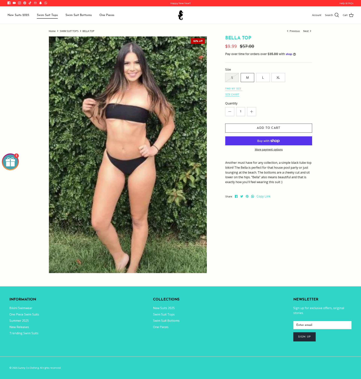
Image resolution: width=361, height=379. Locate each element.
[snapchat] (40, 3)
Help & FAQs (346, 3)
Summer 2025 (19, 321)
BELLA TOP (88, 31)
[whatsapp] (252, 196)
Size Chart (232, 94)
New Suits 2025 (18, 15)
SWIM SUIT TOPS (69, 31)
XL (278, 77)
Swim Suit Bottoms (78, 15)
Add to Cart (268, 128)
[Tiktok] (30, 3)
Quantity (231, 103)
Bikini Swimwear (20, 308)
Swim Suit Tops (47, 15)
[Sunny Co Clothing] (180, 15)
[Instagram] (19, 3)
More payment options (269, 149)
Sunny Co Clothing (28, 367)
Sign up (304, 336)
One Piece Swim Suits (24, 314)
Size (228, 69)
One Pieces (106, 15)
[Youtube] (14, 3)
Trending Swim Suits (23, 333)
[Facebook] (9, 3)
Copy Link (264, 196)
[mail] (35, 3)
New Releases (19, 327)
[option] (128, 154)
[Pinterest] (24, 3)
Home (52, 31)
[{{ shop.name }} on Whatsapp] (45, 3)
